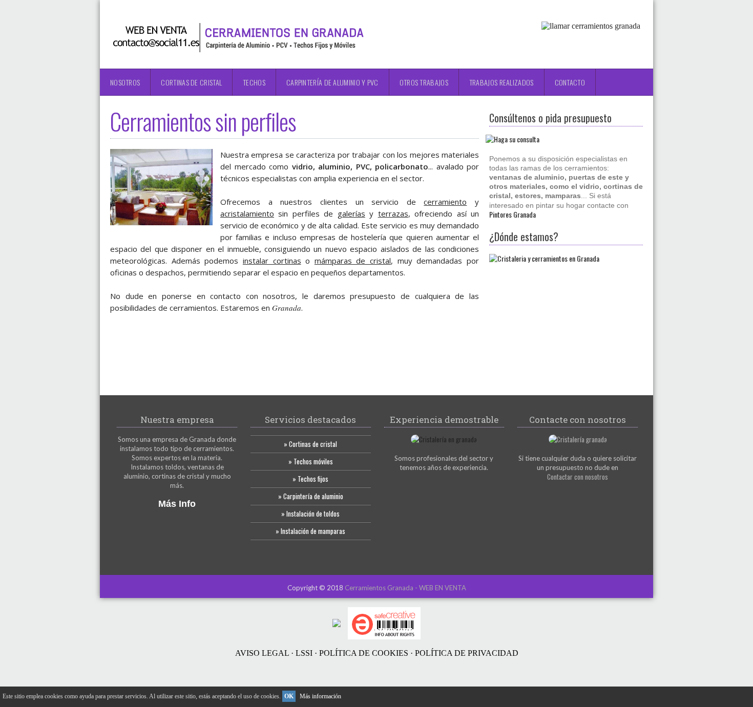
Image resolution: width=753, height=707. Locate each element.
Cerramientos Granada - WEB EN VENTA (405, 588)
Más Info (177, 504)
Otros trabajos (424, 82)
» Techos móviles (310, 461)
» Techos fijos (310, 479)
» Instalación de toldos (310, 513)
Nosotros (125, 82)
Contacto (570, 82)
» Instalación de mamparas (310, 531)
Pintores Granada (512, 214)
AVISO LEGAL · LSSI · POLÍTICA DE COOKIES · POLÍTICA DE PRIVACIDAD (376, 653)
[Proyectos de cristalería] (444, 439)
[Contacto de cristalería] (578, 439)
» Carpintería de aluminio (310, 496)
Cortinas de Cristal (191, 82)
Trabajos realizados (501, 82)
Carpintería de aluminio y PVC (332, 82)
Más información (320, 696)
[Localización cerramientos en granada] (544, 258)
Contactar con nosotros (577, 477)
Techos (254, 82)
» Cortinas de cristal (310, 444)
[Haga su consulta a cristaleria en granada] (514, 139)
